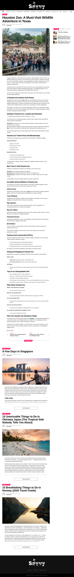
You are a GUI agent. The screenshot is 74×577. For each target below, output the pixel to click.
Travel (8, 11)
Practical (48, 11)
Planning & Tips (40, 11)
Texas (28, 191)
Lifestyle (13, 11)
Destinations (20, 11)
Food (60, 11)
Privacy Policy (43, 570)
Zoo (23, 100)
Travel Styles (55, 11)
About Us (65, 11)
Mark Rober (9, 25)
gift (24, 157)
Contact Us (35, 570)
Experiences (27, 11)
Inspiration (33, 11)
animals (32, 318)
